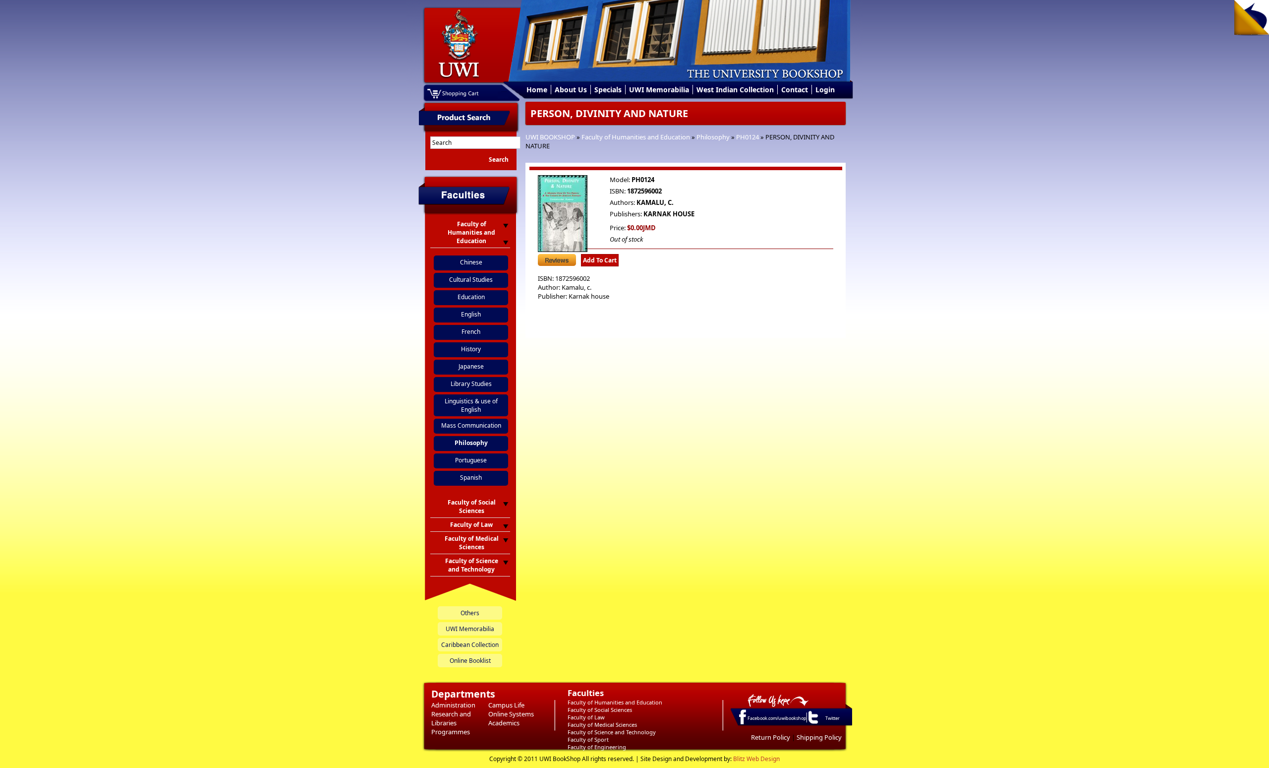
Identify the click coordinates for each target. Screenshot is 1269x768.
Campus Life (506, 705)
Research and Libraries (451, 718)
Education (471, 297)
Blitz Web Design (756, 759)
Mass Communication (471, 425)
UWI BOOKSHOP (550, 136)
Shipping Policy (819, 737)
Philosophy (713, 136)
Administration (453, 705)
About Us (571, 89)
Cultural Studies (471, 279)
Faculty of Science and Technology (612, 732)
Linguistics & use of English (471, 405)
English (471, 314)
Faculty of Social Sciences (600, 709)
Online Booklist (470, 660)
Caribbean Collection (470, 644)
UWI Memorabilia (659, 89)
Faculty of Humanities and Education (635, 136)
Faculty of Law (586, 717)
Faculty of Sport (588, 739)
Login (825, 89)
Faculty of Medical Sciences (602, 724)
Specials (608, 89)
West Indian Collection (735, 89)
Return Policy (770, 737)
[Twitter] (812, 723)
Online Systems (511, 713)
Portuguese (471, 460)
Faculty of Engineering (597, 747)
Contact (794, 89)
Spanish (471, 477)
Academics (503, 722)
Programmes (450, 731)
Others (470, 613)
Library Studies (471, 384)
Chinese (471, 262)
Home (536, 89)
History (471, 349)
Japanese (471, 366)
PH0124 (747, 136)
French (470, 331)
